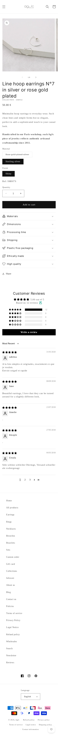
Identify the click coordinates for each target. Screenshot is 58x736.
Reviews (10, 662)
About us (10, 585)
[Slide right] (35, 77)
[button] (3, 6)
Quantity (6, 187)
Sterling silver (13, 161)
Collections (11, 571)
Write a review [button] (29, 332)
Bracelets (10, 543)
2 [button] (25, 479)
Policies (10, 606)
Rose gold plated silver (19, 155)
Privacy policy (44, 720)
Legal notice (31, 725)
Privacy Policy (13, 620)
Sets (8, 550)
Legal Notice (12, 627)
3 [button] (30, 479)
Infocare (10, 578)
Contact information (30, 729)
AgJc (17, 720)
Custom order (12, 557)
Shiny (8, 174)
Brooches (10, 536)
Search (9, 648)
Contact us (11, 599)
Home (9, 500)
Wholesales (11, 641)
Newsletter (11, 655)
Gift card (10, 564)
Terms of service (14, 613)
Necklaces (11, 529)
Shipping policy (45, 725)
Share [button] (8, 274)
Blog (8, 592)
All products (12, 507)
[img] (9, 352)
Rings (9, 522)
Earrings (10, 514)
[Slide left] (22, 77)
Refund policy (13, 634)
